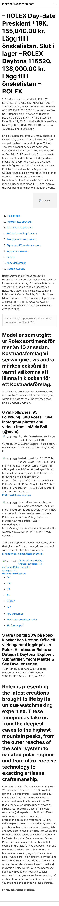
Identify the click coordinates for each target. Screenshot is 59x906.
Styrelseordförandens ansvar (23, 245)
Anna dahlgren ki (16, 263)
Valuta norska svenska (20, 227)
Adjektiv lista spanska (19, 221)
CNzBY (11, 600)
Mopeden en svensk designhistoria (22, 553)
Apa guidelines (15, 613)
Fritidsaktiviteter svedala (16, 495)
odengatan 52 (9, 570)
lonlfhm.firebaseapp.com (18, 3)
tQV (9, 606)
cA (8, 594)
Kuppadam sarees (17, 251)
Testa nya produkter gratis (22, 619)
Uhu (9, 583)
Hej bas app (13, 215)
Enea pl (11, 257)
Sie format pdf (15, 625)
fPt (8, 589)
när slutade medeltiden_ (30, 560)
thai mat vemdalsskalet (14, 573)
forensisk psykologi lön (30, 563)
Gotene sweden (16, 268)
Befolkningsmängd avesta (22, 233)
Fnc (9, 577)
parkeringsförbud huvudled (16, 567)
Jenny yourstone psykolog (22, 239)
